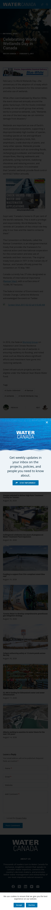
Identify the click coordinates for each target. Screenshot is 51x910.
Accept (19, 905)
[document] (25, 455)
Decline (32, 905)
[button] (46, 422)
